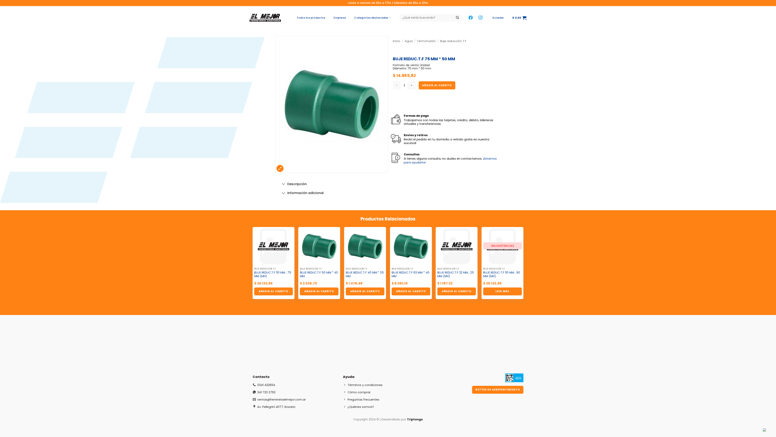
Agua (409, 41)
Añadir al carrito (437, 85)
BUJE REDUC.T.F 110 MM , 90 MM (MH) (501, 274)
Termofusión (426, 41)
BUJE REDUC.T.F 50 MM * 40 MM (319, 274)
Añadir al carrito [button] (273, 291)
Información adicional (305, 193)
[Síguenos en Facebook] (470, 18)
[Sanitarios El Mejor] (266, 18)
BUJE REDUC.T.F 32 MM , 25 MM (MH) (455, 274)
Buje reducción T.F (453, 41)
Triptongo (415, 419)
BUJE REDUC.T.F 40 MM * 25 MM (365, 274)
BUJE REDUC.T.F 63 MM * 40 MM (410, 274)
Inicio (396, 41)
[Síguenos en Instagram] (480, 18)
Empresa (340, 18)
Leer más (502, 291)
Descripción (297, 184)
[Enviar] (457, 18)
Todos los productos (311, 18)
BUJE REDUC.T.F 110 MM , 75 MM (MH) (272, 274)
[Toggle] (283, 184)
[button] (498, 17)
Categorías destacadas (371, 18)
